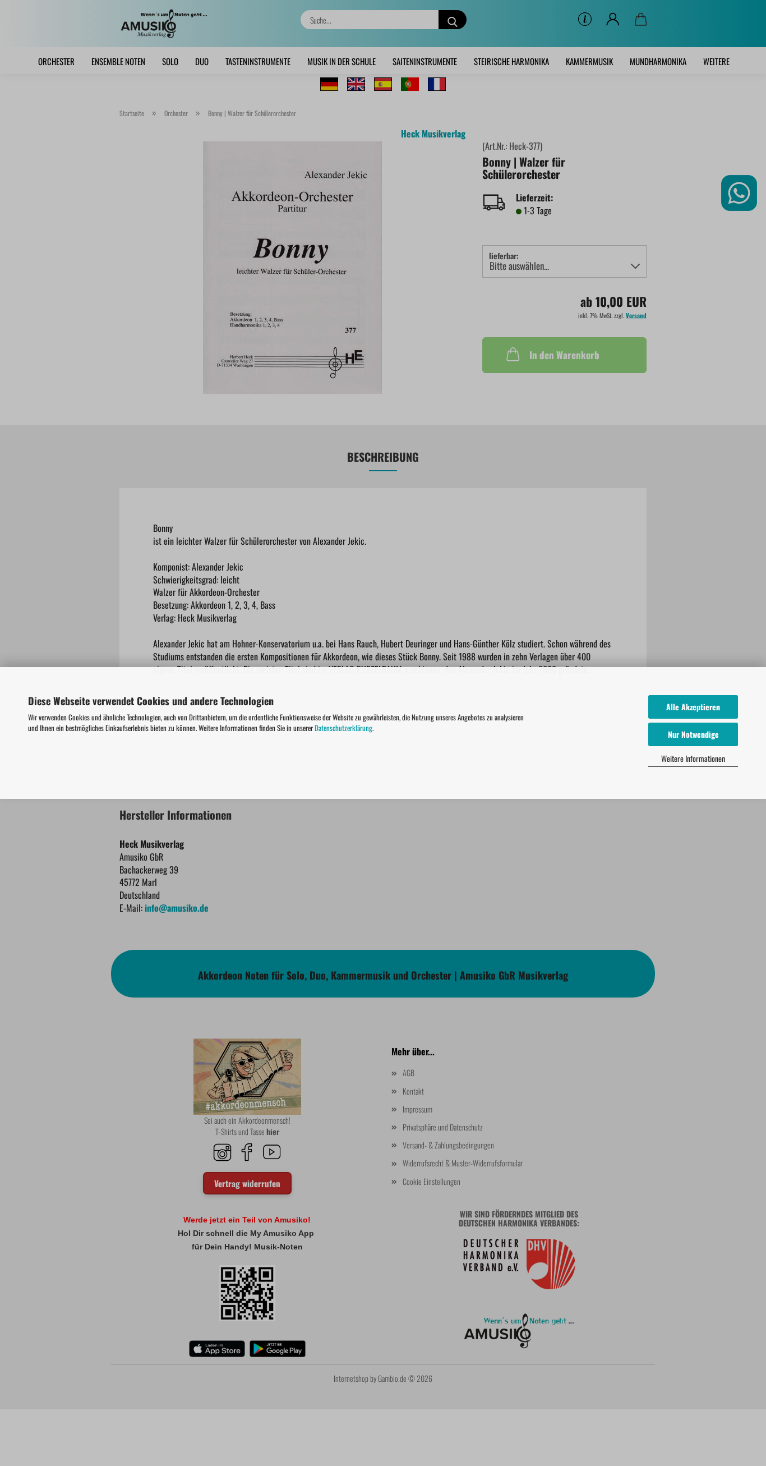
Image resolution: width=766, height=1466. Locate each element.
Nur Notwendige (693, 734)
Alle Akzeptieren (693, 707)
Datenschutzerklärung (343, 727)
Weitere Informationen (693, 758)
